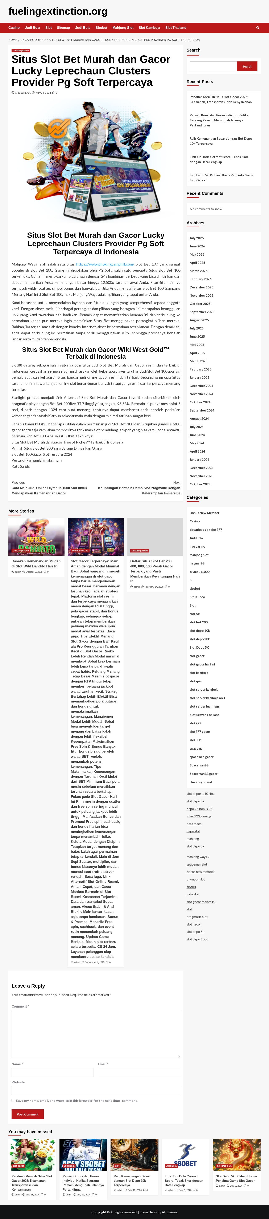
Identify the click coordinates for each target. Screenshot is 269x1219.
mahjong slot (199, 554)
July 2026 (197, 238)
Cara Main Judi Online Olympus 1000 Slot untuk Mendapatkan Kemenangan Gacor (49, 488)
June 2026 (197, 246)
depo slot (193, 831)
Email (103, 1064)
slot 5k (195, 613)
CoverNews (148, 1212)
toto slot (193, 894)
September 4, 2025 (94, 962)
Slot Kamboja (149, 27)
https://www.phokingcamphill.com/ (105, 264)
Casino (14, 27)
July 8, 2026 (185, 1190)
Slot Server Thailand (205, 714)
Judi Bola (32, 27)
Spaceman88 (199, 765)
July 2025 (197, 328)
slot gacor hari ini (202, 664)
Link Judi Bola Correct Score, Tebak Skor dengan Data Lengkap (219, 159)
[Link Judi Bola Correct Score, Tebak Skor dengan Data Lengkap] (186, 1155)
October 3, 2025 (34, 572)
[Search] (258, 28)
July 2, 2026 (236, 1185)
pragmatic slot (197, 916)
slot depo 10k (200, 630)
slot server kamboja (204, 689)
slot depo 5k (195, 801)
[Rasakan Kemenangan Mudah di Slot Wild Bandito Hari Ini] (36, 537)
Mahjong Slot (122, 27)
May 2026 (197, 254)
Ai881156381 (23, 92)
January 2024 (199, 459)
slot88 (191, 886)
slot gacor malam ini (201, 901)
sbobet (195, 588)
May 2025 (197, 344)
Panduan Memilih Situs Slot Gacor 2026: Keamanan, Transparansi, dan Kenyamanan (221, 99)
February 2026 (200, 279)
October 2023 (200, 484)
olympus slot (196, 879)
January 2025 (199, 377)
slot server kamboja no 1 (207, 698)
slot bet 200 (199, 622)
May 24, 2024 (43, 92)
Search (193, 50)
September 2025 (202, 311)
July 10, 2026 (135, 1190)
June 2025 (197, 336)
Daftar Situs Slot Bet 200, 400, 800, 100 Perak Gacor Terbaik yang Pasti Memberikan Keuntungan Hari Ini (155, 571)
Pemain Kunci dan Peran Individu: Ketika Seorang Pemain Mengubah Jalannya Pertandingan (219, 120)
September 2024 (202, 410)
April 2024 (197, 451)
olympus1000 (200, 571)
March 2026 (198, 270)
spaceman (197, 748)
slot (189, 909)
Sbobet (101, 27)
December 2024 (201, 385)
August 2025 (199, 320)
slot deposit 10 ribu (201, 793)
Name (17, 1064)
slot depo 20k (200, 639)
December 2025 (201, 287)
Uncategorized (21, 50)
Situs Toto (197, 597)
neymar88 (197, 563)
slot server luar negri (205, 706)
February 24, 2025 (154, 587)
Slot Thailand (175, 27)
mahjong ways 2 (198, 857)
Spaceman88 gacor (204, 773)
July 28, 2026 (33, 1194)
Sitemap (63, 27)
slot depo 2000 (197, 939)
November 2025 (201, 295)
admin (18, 572)
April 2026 (197, 262)
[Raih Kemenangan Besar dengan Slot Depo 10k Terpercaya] (134, 1155)
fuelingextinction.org (58, 11)
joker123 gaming (199, 816)
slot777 (195, 723)
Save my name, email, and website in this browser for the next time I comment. (77, 1100)
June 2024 (197, 435)
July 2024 (197, 426)
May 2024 (197, 443)
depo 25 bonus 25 (199, 808)
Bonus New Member (204, 512)
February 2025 (200, 369)
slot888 (195, 740)
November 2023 (201, 476)
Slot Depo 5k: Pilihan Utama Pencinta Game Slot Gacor (221, 177)
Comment (20, 1006)
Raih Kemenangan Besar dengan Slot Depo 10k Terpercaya (221, 141)
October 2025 (200, 303)
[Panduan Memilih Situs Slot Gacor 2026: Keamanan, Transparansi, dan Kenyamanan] (32, 1155)
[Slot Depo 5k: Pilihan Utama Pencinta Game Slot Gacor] (237, 1155)
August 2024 (199, 418)
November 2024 (201, 394)
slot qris (196, 681)
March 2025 (198, 361)
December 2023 (201, 467)
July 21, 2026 (84, 1194)
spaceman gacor (202, 756)
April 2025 (197, 353)
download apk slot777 (206, 529)
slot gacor (197, 655)
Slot (48, 27)
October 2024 (200, 402)
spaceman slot (197, 864)
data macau (195, 823)
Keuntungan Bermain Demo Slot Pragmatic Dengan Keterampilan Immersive (139, 488)
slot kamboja (199, 672)
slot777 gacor (200, 731)
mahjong (193, 839)
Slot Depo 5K (199, 647)
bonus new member (201, 872)
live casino (197, 546)
